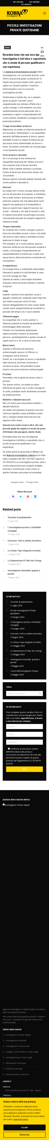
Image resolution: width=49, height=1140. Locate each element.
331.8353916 (26, 4)
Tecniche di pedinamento (19, 517)
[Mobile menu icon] (44, 13)
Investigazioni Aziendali (16, 1040)
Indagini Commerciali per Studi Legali (22, 1051)
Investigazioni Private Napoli (18, 1035)
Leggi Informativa (20, 1119)
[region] (24, 1119)
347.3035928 (34, 2)
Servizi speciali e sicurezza (17, 1074)
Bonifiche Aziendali (14, 1068)
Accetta (24, 1127)
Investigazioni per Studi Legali (19, 1057)
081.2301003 (18, 2)
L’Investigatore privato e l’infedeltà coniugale (24, 529)
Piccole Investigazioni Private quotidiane (23, 612)
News (7, 48)
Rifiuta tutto (25, 1135)
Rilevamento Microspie (16, 1063)
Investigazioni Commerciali (17, 1046)
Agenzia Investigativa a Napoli (21, 455)
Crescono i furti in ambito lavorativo (24, 540)
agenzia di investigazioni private (21, 72)
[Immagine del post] (4, 517)
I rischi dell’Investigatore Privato (24, 671)
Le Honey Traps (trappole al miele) (24, 550)
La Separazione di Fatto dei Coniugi (24, 560)
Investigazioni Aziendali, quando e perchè (24, 572)
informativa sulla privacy (20, 751)
